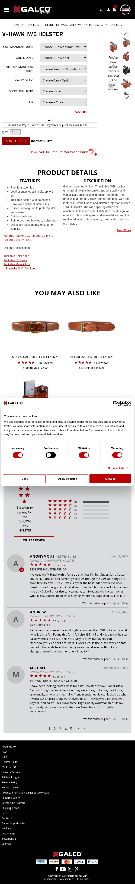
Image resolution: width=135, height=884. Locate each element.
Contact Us (8, 818)
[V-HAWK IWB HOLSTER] (113, 47)
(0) (75, 505)
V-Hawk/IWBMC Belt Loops (21, 268)
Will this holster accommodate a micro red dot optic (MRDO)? (28, 237)
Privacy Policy (9, 782)
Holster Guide (9, 762)
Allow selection (67, 478)
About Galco (9, 746)
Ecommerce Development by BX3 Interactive (67, 878)
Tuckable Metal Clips (17, 264)
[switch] (51, 455)
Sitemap (6, 843)
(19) (76, 501)
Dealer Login (9, 833)
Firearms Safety (11, 797)
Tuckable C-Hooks (15, 260)
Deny (25, 478)
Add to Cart (16, 141)
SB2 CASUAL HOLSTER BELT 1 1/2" (35, 357)
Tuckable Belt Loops (16, 255)
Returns (6, 813)
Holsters (32, 24)
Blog (4, 756)
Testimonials (9, 838)
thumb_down (123, 603)
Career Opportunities (13, 823)
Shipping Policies (11, 808)
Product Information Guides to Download (25, 792)
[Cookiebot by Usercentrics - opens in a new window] (115, 403)
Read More (124, 230)
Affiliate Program (11, 777)
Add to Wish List (41, 141)
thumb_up (114, 603)
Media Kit (7, 828)
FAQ (4, 751)
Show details (116, 467)
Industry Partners (11, 772)
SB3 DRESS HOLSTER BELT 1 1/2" (91, 357)
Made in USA (9, 767)
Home (15, 24)
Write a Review (34, 540)
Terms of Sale (10, 787)
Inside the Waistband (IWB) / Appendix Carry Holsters (83, 24)
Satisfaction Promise (13, 802)
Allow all (110, 478)
